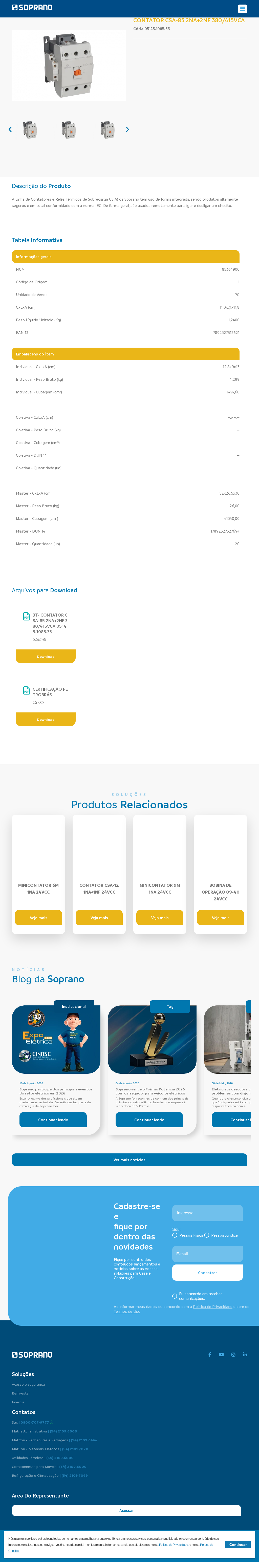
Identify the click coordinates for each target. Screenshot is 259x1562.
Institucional (74, 1006)
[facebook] (209, 1354)
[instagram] (233, 1354)
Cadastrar (207, 1272)
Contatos (23, 1412)
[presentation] (10, 128)
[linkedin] (245, 1354)
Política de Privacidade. (174, 1545)
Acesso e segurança (28, 1384)
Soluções (23, 1374)
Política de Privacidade (212, 1306)
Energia (18, 1402)
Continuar (238, 1545)
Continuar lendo (53, 1119)
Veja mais (38, 917)
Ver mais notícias (129, 1159)
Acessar (126, 1510)
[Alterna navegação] (242, 9)
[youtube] (221, 1354)
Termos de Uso (127, 1311)
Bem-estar (21, 1393)
